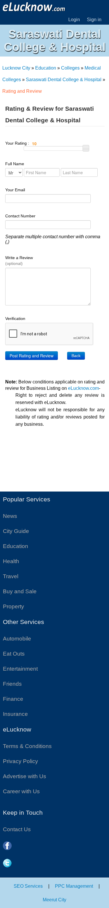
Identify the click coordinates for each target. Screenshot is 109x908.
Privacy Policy (20, 761)
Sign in (94, 19)
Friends (12, 684)
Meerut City (54, 899)
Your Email (15, 190)
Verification (15, 318)
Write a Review (19, 260)
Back (76, 355)
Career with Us (21, 791)
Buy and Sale (20, 591)
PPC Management (74, 886)
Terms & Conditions (27, 746)
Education (45, 67)
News (10, 516)
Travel (10, 576)
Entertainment (20, 669)
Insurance (15, 714)
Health (11, 561)
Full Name (14, 163)
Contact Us (17, 829)
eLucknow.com (83, 388)
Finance (13, 699)
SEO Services (28, 886)
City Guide (16, 531)
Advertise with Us (24, 776)
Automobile (17, 639)
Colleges (70, 67)
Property (13, 606)
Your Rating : (17, 143)
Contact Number (20, 216)
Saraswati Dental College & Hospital (63, 79)
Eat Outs (14, 654)
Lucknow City (16, 67)
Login (74, 19)
